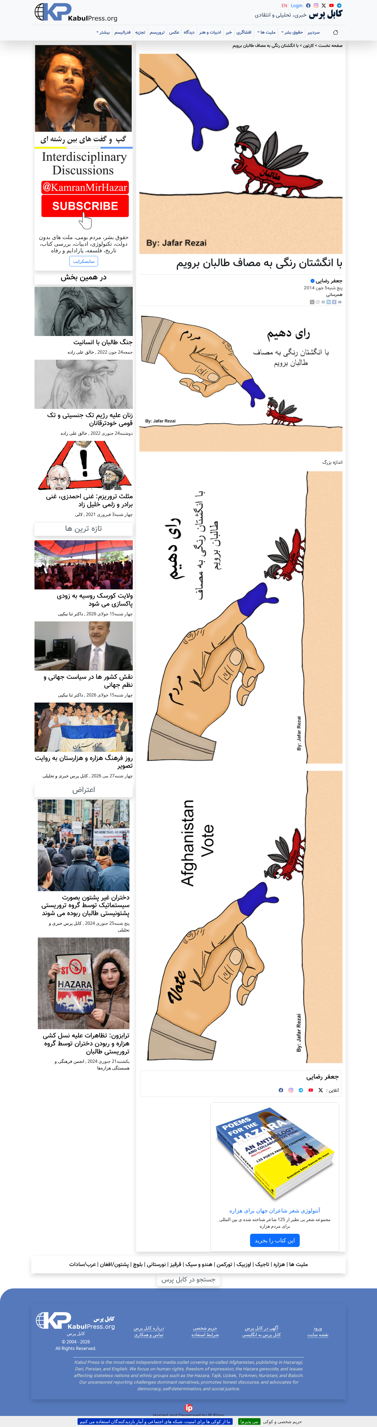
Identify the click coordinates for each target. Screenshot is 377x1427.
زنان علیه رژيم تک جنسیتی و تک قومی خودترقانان (90, 419)
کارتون (308, 46)
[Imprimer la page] (323, 302)
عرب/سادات (82, 1264)
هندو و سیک (199, 1264)
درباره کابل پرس (149, 1328)
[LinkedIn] (328, 302)
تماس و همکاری (148, 1334)
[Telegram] (301, 1090)
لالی (79, 514)
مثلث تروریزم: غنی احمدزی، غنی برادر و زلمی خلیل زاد (89, 500)
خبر (229, 32)
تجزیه (140, 32)
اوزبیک (244, 1264)
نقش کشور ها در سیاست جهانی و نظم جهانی (88, 681)
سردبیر (313, 32)
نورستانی (156, 1264)
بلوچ (138, 1264)
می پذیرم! (249, 1421)
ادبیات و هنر (210, 32)
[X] (312, 302)
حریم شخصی (205, 1328)
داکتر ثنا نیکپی (70, 614)
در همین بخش (84, 277)
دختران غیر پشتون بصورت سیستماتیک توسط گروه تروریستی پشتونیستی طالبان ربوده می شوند (85, 906)
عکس (174, 32)
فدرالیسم (123, 32)
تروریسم (157, 32)
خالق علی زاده (81, 352)
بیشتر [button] (104, 32)
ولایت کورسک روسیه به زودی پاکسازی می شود (95, 600)
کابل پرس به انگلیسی (261, 1334)
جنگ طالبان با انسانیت (103, 342)
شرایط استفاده (205, 1334)
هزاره (279, 1264)
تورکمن (224, 1264)
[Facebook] (334, 302)
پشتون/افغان (114, 1264)
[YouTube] (311, 1090)
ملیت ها (298, 1264)
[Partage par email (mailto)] (340, 302)
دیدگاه (189, 32)
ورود (318, 1328)
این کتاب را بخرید (275, 1240)
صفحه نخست (330, 46)
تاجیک (262, 1264)
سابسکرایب (83, 261)
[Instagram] (291, 1090)
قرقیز (175, 1264)
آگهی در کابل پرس (261, 1328)
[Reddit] (317, 302)
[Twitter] (320, 1090)
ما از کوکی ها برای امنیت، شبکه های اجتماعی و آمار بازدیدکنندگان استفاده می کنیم (155, 1421)
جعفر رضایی (329, 281)
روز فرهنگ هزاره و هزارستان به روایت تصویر (84, 762)
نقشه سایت (317, 1334)
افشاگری (244, 32)
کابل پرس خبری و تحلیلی (65, 776)
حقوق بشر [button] (293, 32)
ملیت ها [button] (267, 32)
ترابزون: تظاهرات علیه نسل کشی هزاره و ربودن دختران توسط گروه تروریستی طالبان (86, 1044)
